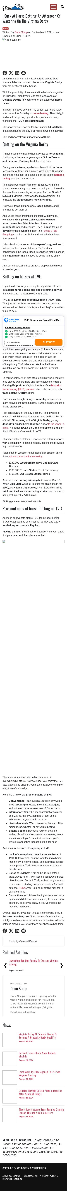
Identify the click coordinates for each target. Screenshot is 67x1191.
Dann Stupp (21, 32)
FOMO (22, 888)
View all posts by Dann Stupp (23, 1012)
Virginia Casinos (31, 1175)
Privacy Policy (49, 1175)
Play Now (49, 342)
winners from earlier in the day (25, 456)
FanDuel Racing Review (17, 327)
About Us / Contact (11, 1175)
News (5, 29)
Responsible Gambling (12, 1178)
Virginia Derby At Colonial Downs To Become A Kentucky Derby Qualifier (32, 962)
